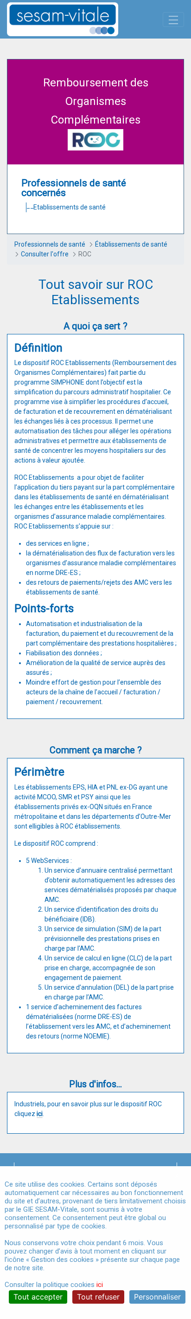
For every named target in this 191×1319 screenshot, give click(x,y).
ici (40, 1113)
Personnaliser (157, 1296)
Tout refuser (98, 1296)
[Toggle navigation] (173, 19)
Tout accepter (38, 1296)
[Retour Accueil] (79, 19)
